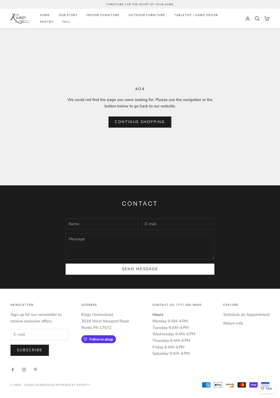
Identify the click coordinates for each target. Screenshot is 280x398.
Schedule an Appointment (246, 314)
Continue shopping (140, 121)
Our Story (68, 15)
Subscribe (30, 350)
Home (45, 15)
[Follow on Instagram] (24, 369)
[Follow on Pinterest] (35, 369)
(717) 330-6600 (189, 304)
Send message (140, 268)
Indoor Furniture (103, 15)
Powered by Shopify (73, 384)
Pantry (47, 21)
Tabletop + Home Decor (196, 15)
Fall (66, 21)
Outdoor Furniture (147, 15)
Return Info (233, 323)
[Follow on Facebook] (12, 369)
